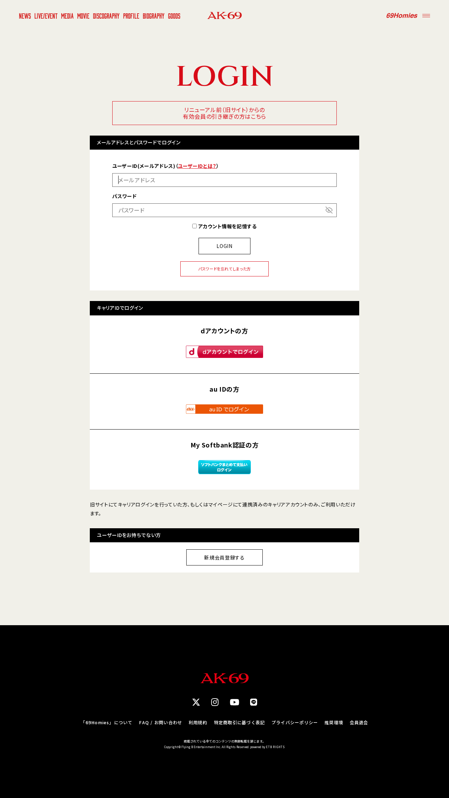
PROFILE (131, 15)
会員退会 (359, 722)
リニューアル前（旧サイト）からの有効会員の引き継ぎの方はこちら (224, 112)
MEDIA (67, 15)
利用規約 (198, 722)
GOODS (174, 15)
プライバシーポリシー (295, 722)
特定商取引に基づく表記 (239, 722)
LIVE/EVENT (46, 15)
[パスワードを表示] (329, 210)
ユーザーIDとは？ (197, 165)
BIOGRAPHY (154, 15)
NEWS (25, 15)
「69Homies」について (106, 722)
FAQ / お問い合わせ (160, 722)
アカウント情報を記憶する (226, 226)
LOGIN (224, 245)
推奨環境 (333, 722)
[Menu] (426, 15)
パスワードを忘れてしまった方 (224, 269)
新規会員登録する (224, 557)
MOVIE (83, 15)
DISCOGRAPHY (106, 15)
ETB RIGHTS (275, 747)
